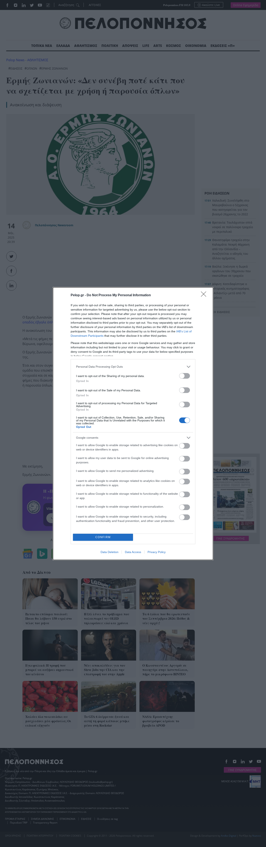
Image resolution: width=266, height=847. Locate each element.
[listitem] (133, 367)
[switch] (184, 376)
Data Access (133, 552)
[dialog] (133, 423)
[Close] (205, 295)
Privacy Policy (157, 552)
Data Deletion (109, 552)
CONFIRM (103, 537)
